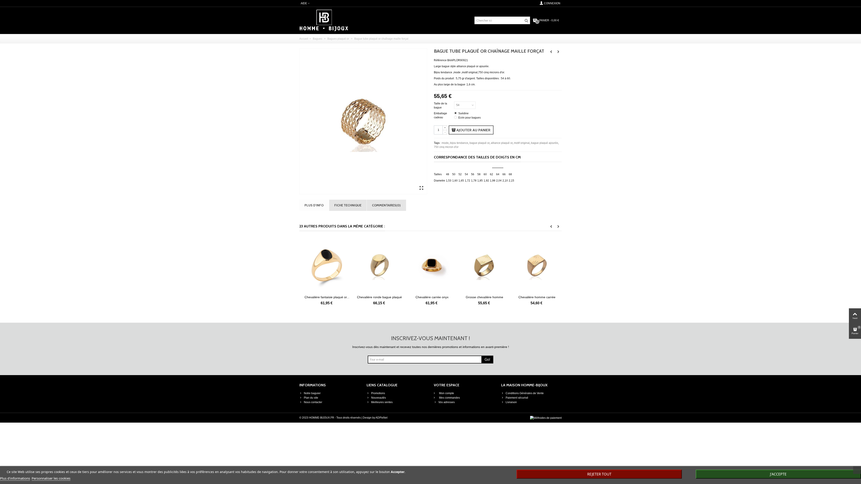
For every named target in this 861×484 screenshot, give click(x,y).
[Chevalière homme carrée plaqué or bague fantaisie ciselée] (535, 265)
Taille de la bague (440, 105)
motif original (522, 143)
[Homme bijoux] (323, 20)
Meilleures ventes (382, 402)
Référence (440, 60)
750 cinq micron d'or (446, 147)
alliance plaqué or (502, 143)
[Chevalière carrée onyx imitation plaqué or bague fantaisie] (430, 265)
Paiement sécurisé (517, 397)
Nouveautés (378, 397)
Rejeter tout (599, 474)
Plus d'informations (15, 478)
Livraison (511, 402)
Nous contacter (313, 402)
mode (445, 143)
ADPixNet (381, 417)
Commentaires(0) (386, 205)
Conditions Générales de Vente (525, 393)
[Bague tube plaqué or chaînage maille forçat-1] (421, 188)
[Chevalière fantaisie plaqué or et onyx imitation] (326, 265)
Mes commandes (449, 397)
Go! (487, 359)
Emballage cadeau (440, 115)
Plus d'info (314, 205)
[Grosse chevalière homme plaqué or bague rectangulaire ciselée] (483, 265)
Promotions (378, 393)
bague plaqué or (479, 143)
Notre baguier (312, 393)
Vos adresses (446, 402)
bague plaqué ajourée (544, 143)
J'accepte (778, 474)
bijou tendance (459, 143)
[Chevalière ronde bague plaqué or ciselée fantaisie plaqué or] (378, 265)
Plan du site (311, 397)
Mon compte (446, 393)
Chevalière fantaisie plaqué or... (325, 297)
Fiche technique (347, 205)
